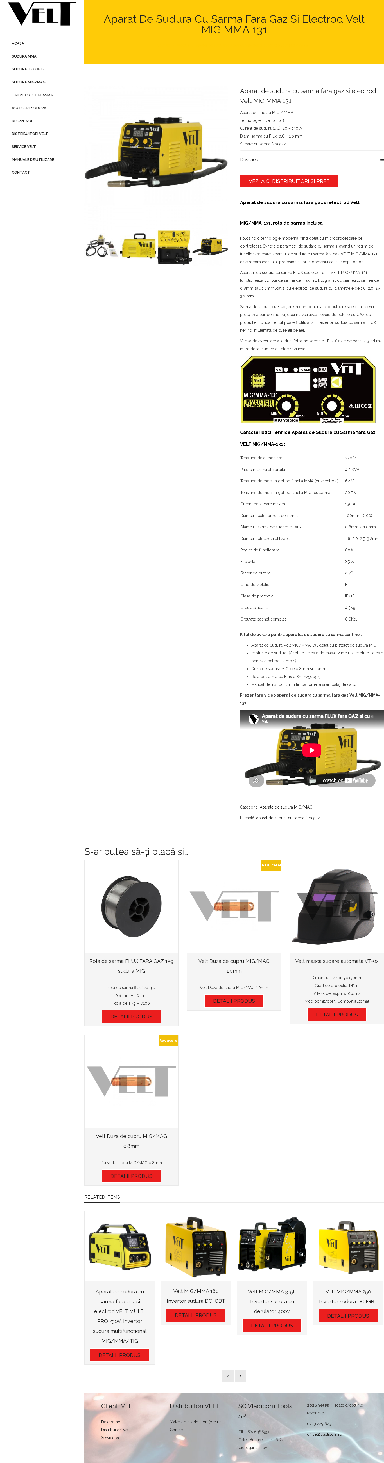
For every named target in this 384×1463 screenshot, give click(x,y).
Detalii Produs (131, 1017)
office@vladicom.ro (324, 1434)
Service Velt (112, 1437)
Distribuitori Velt (115, 1430)
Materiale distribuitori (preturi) (196, 1422)
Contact (177, 1430)
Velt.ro (163, 45)
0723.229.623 (319, 1423)
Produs (183, 45)
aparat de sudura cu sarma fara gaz (288, 818)
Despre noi (111, 1422)
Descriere (249, 159)
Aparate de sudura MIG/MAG (286, 807)
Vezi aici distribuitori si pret (289, 181)
